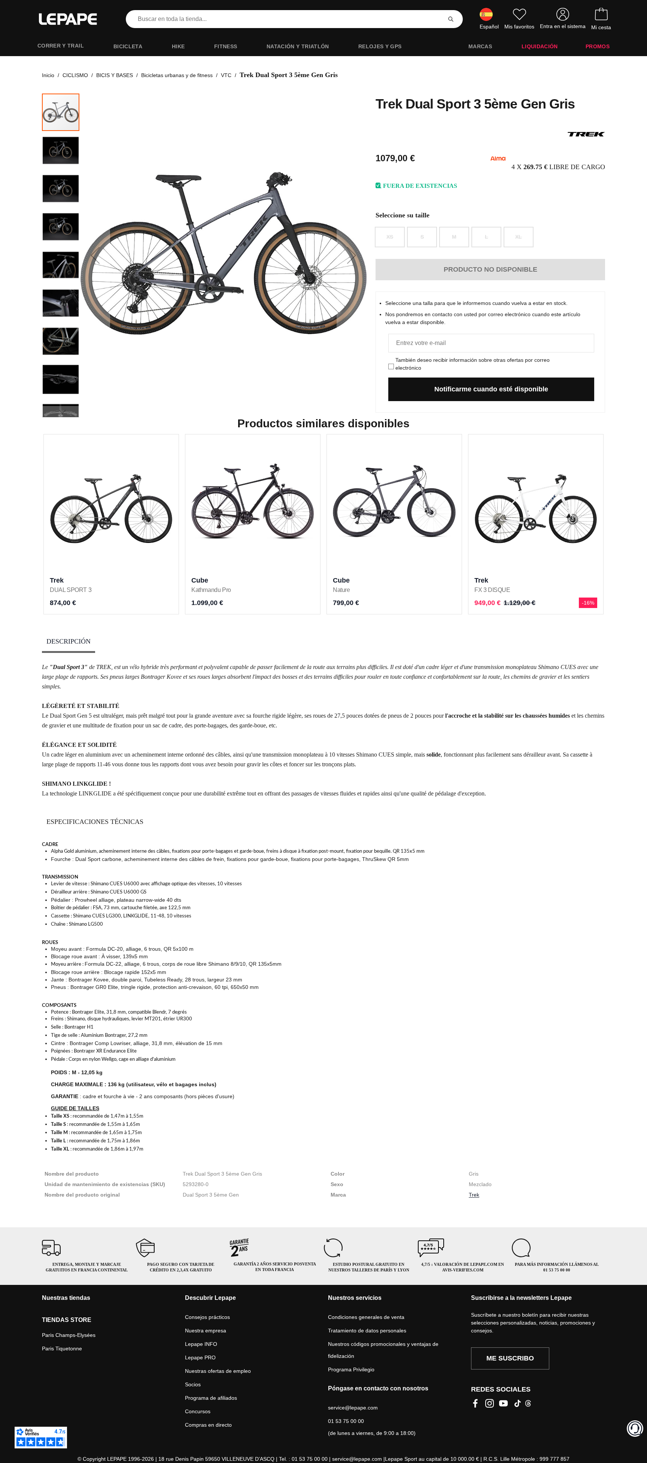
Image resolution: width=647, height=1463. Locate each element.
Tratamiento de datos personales (367, 1331)
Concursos (197, 1411)
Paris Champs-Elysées (68, 1335)
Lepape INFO (201, 1344)
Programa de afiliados (211, 1398)
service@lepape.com (353, 1408)
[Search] (451, 19)
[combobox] (285, 19)
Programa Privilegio (351, 1369)
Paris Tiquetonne (62, 1348)
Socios (193, 1384)
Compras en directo (208, 1425)
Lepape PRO (200, 1357)
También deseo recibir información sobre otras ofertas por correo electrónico (472, 364)
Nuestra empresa (205, 1331)
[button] (95, 255)
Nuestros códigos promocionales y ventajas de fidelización (383, 1350)
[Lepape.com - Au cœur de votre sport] (73, 19)
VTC (226, 75)
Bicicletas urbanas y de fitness (177, 75)
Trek (474, 1195)
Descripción (68, 641)
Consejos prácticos (207, 1317)
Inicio (48, 75)
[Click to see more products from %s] (586, 134)
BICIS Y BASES (114, 75)
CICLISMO (75, 75)
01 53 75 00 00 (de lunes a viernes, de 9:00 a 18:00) (372, 1427)
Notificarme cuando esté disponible (491, 389)
